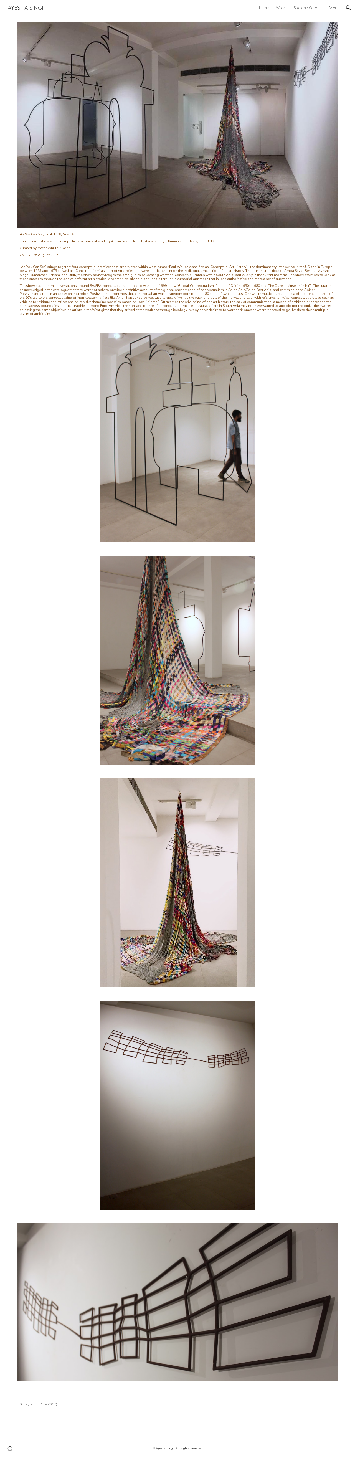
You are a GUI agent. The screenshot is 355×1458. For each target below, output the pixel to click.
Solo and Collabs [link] (307, 8)
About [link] (333, 8)
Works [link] (281, 8)
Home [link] (264, 8)
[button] (348, 7)
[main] (177, 274)
